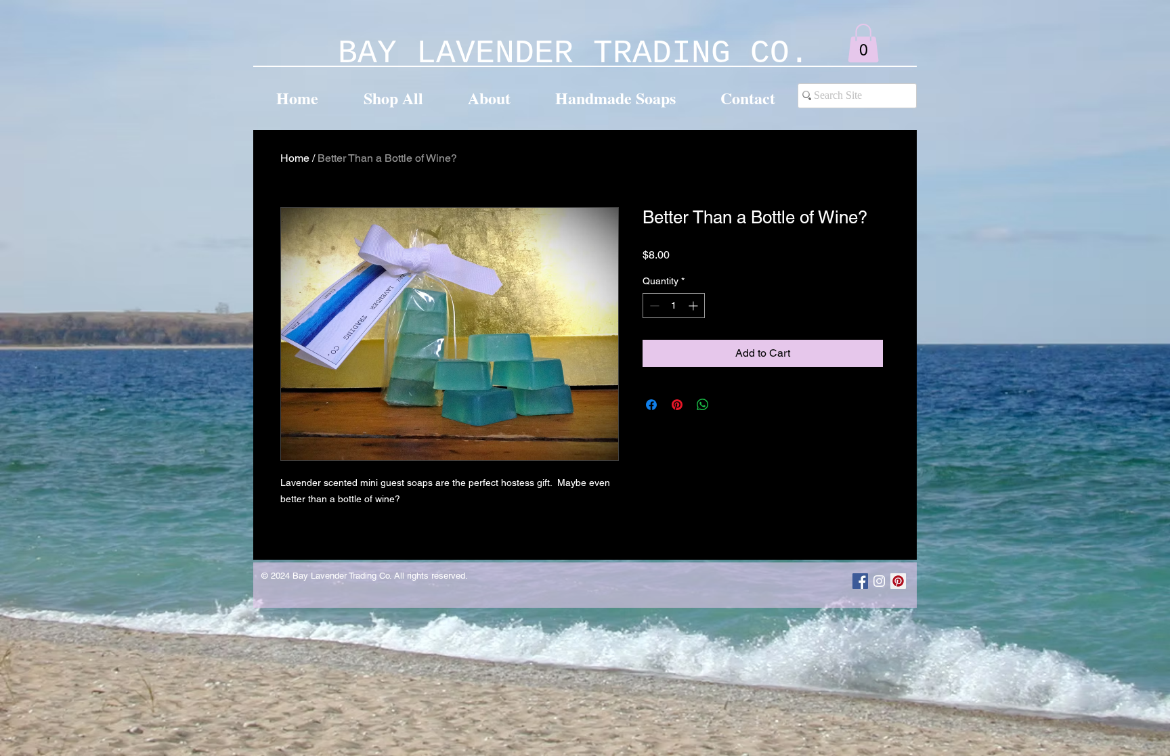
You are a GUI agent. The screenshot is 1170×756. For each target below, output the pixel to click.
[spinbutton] (674, 305)
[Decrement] (653, 305)
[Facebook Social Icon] (860, 581)
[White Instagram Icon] (879, 581)
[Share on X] (728, 405)
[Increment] (694, 305)
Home (294, 158)
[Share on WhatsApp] (703, 405)
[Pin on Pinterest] (677, 405)
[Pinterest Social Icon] (898, 581)
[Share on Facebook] (651, 405)
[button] (863, 43)
